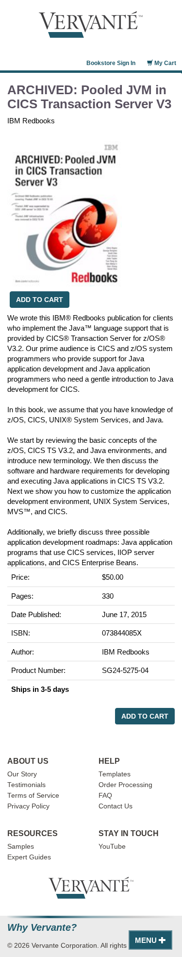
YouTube (112, 846)
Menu (147, 940)
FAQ (105, 795)
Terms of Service (33, 795)
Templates (115, 774)
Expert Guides (29, 857)
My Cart (164, 63)
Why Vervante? (42, 928)
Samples (20, 846)
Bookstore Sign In (110, 63)
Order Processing (125, 785)
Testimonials (26, 785)
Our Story (22, 774)
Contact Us (115, 806)
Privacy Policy (28, 806)
